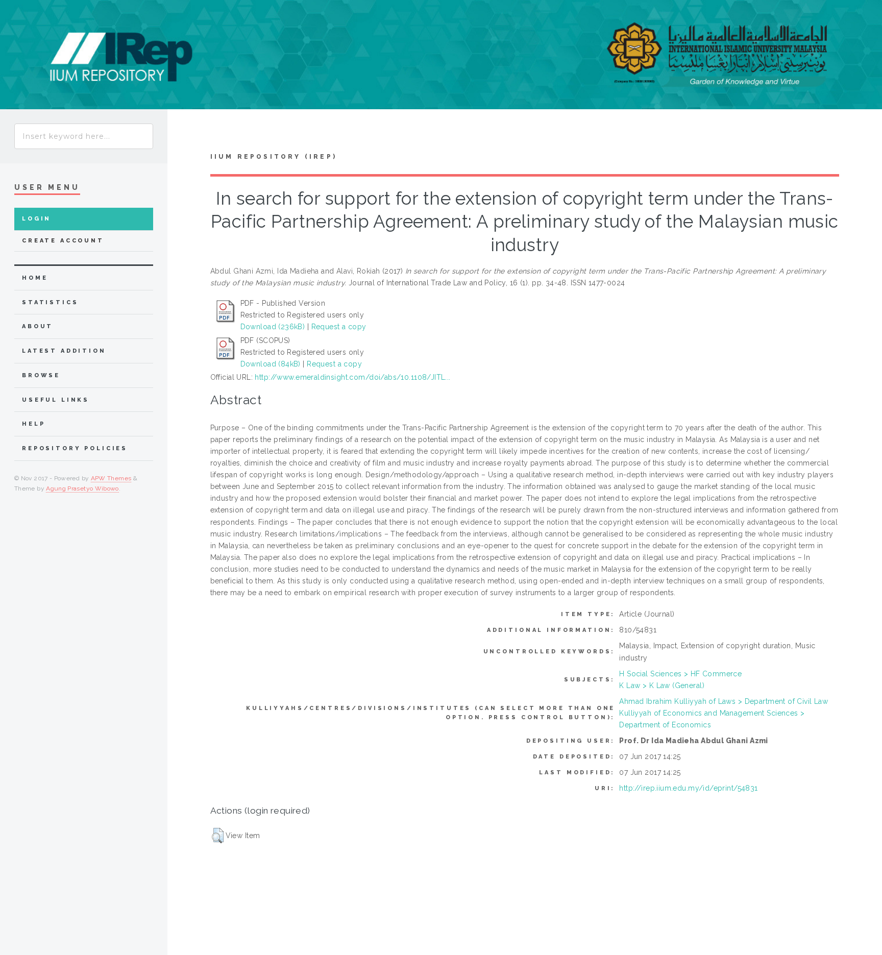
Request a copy (338, 327)
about (37, 326)
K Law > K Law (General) (661, 685)
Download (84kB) (270, 364)
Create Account (63, 240)
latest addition (64, 351)
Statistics (50, 302)
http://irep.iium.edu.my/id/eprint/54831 (688, 788)
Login (36, 218)
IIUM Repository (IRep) (273, 156)
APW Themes (111, 478)
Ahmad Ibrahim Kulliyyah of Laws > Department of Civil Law (723, 701)
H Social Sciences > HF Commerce (680, 674)
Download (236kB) (272, 327)
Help (33, 424)
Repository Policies (75, 448)
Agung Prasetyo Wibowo (82, 488)
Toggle (186, 133)
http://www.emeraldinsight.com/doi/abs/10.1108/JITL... (352, 377)
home (34, 278)
